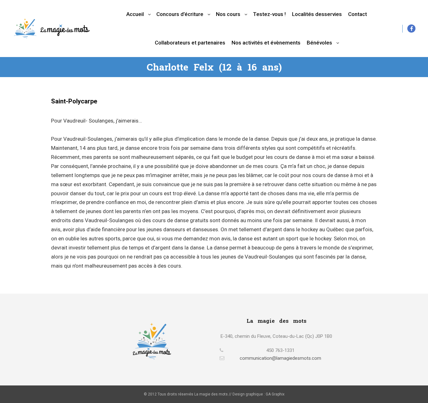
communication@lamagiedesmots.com (280, 358)
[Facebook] (411, 28)
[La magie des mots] (52, 28)
